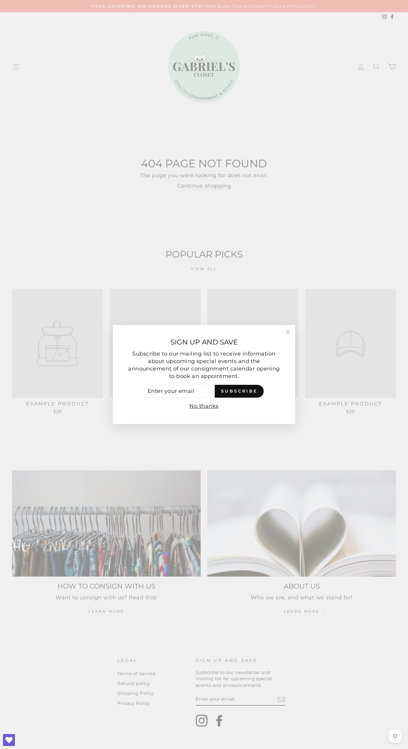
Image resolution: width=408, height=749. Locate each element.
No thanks (203, 406)
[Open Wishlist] (9, 740)
